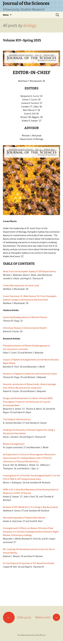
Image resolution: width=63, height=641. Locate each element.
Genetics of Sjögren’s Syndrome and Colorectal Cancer (30, 373)
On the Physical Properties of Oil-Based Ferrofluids (28, 563)
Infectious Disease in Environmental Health (25, 327)
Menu (6, 14)
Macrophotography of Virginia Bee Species (24, 517)
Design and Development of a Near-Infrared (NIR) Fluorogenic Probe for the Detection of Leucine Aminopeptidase (28, 402)
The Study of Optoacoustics (17, 419)
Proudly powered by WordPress (31, 635)
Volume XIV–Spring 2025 (22, 40)
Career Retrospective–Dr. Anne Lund (21, 285)
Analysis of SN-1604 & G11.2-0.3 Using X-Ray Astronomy (30, 507)
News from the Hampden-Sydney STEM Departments (29, 271)
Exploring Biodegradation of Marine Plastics (25, 317)
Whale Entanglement (14, 443)
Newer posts (46, 617)
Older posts (19, 617)
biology (29, 25)
